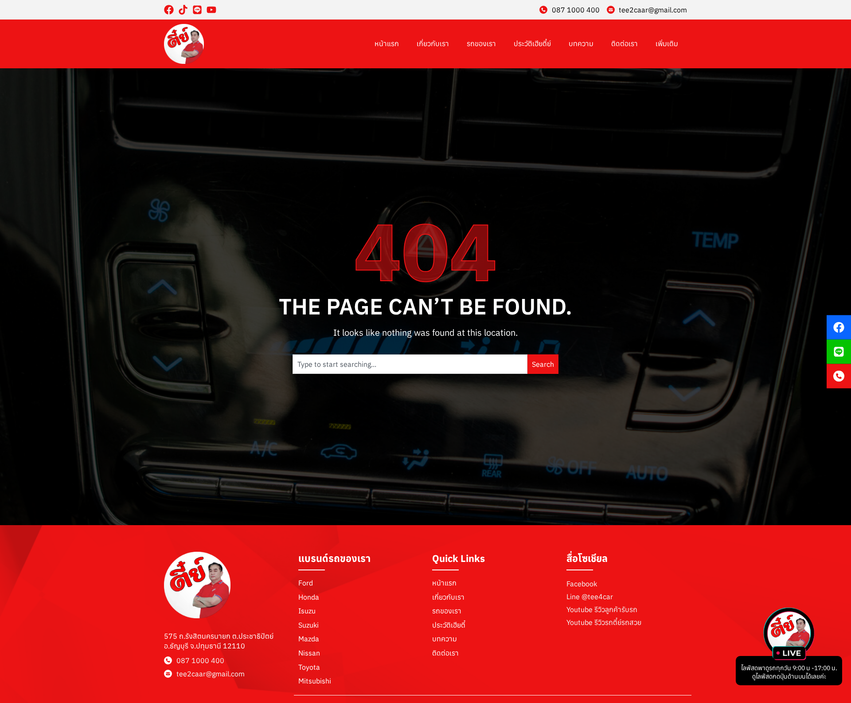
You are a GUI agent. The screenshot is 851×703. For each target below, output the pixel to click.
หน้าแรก (387, 43)
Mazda (308, 638)
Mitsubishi (314, 680)
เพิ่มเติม (667, 43)
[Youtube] (211, 10)
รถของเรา (481, 43)
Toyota (309, 667)
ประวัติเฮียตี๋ (448, 625)
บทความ (581, 43)
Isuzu (307, 610)
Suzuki (308, 625)
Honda (308, 597)
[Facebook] (169, 10)
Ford (305, 582)
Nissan (309, 652)
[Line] (197, 10)
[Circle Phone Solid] (839, 376)
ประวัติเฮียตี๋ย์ (532, 43)
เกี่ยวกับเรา (433, 43)
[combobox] (410, 364)
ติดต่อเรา (624, 43)
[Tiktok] (183, 10)
